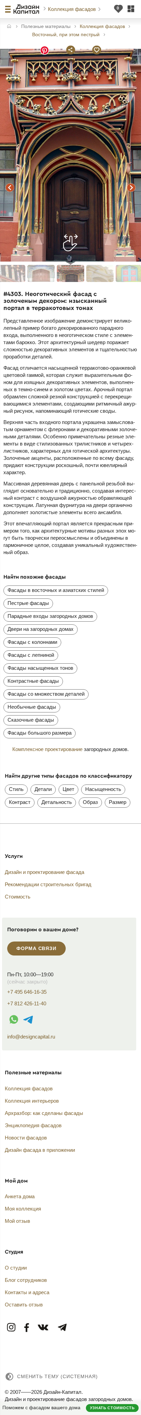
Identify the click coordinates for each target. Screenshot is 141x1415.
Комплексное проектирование (47, 749)
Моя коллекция (23, 1209)
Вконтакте (43, 1327)
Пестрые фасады (28, 603)
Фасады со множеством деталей (46, 694)
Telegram (62, 1327)
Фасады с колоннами (32, 642)
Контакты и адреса (27, 1292)
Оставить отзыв (24, 1304)
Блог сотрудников (26, 1280)
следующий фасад (131, 188)
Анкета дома (20, 1196)
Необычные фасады (32, 707)
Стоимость (17, 897)
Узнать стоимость (112, 1408)
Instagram (11, 1327)
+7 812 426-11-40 (26, 1003)
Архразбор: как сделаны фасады (44, 1113)
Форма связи (36, 948)
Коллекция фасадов (72, 9)
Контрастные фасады (33, 681)
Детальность (56, 802)
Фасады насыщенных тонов (40, 668)
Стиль (16, 789)
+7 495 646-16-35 (27, 992)
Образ (90, 802)
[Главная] (9, 26)
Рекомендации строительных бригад (48, 884)
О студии (16, 1268)
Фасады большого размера (40, 733)
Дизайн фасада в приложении (40, 1150)
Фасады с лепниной (31, 655)
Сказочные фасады (31, 720)
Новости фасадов (26, 1138)
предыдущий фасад (9, 188)
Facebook (27, 1327)
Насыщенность (103, 789)
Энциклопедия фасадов (33, 1125)
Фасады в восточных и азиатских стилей (56, 590)
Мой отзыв (17, 1221)
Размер (117, 802)
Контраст (19, 802)
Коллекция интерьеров (32, 1101)
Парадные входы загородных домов (50, 616)
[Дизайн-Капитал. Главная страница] (27, 9)
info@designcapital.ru (31, 1036)
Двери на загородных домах (41, 629)
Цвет (68, 789)
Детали (43, 789)
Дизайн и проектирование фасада (44, 872)
